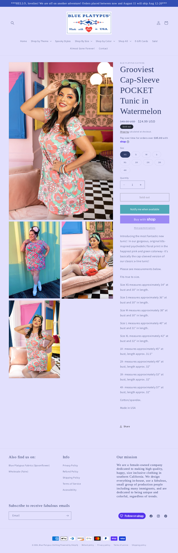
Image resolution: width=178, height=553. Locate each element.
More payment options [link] (144, 227)
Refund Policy (70, 471)
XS (127, 155)
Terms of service (121, 545)
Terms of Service (72, 483)
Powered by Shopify (69, 545)
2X (150, 163)
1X (138, 163)
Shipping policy (139, 545)
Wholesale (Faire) (18, 471)
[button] (12, 23)
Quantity (124, 177)
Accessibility (69, 489)
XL (127, 163)
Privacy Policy (70, 465)
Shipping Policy (71, 477)
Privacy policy (103, 545)
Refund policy (88, 545)
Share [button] (127, 426)
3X (161, 163)
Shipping (124, 131)
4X (127, 170)
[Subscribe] (67, 516)
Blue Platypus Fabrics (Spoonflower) (29, 465)
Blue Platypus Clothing (49, 545)
